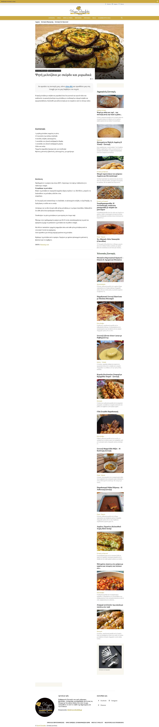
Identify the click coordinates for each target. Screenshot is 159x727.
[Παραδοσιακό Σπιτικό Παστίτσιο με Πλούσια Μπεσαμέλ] (110, 311)
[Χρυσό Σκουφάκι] (79, 10)
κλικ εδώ (69, 86)
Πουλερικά (99, 401)
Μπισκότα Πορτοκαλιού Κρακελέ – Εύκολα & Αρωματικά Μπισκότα (110, 259)
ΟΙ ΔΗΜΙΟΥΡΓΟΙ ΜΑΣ (104, 18)
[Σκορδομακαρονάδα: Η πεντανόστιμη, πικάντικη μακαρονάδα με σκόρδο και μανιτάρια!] (110, 192)
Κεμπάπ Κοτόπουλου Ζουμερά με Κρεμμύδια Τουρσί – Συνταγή (109, 375)
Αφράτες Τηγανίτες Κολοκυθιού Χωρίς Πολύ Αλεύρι (109, 528)
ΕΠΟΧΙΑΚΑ (87, 18)
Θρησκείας (99, 140)
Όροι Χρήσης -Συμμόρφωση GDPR (78, 722)
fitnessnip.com (44, 244)
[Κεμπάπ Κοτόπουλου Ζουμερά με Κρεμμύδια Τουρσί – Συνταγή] (110, 389)
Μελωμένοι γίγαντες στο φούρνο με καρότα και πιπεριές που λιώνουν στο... (110, 566)
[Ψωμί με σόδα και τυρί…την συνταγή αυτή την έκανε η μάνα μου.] (110, 101)
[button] (122, 18)
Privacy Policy (97, 722)
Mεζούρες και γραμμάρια (114, 722)
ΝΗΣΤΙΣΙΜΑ (78, 18)
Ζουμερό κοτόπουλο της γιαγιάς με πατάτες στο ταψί (110, 606)
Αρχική (37, 22)
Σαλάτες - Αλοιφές (101, 362)
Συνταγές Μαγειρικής (47, 22)
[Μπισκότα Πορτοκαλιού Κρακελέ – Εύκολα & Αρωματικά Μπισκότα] (110, 272)
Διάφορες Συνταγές (101, 110)
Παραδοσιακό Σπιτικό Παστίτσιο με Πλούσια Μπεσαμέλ (109, 298)
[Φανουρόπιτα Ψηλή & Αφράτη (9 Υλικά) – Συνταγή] (110, 131)
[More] (67, 255)
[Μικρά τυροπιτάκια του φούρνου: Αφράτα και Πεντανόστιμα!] (110, 162)
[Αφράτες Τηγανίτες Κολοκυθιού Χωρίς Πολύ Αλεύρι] (110, 541)
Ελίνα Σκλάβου (100, 323)
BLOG (94, 18)
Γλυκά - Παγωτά (101, 237)
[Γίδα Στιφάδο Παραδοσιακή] (110, 424)
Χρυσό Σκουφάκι (41, 725)
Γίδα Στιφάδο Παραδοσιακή (107, 412)
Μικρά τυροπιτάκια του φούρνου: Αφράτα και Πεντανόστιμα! (109, 175)
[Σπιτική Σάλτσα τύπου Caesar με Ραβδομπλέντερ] (110, 350)
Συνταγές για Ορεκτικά (54, 70)
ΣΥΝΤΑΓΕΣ (52, 18)
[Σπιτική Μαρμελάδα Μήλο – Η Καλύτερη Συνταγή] (110, 463)
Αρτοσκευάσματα (101, 284)
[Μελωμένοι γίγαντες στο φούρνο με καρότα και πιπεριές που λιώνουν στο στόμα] (110, 580)
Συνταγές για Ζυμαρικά (102, 201)
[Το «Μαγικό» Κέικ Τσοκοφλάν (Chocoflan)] (110, 228)
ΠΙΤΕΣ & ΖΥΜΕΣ (68, 18)
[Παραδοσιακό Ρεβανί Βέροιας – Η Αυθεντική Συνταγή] (110, 502)
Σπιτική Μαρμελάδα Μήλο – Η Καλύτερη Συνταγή (108, 450)
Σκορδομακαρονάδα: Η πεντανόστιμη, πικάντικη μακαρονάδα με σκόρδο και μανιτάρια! (107, 206)
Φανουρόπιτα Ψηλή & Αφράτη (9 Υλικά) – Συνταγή (109, 143)
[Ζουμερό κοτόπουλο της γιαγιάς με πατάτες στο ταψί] (110, 619)
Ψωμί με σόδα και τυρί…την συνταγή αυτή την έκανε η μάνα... (109, 113)
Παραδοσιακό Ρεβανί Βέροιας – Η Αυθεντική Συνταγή (109, 489)
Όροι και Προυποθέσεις (55, 722)
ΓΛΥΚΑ (59, 18)
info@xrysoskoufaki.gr (74, 710)
